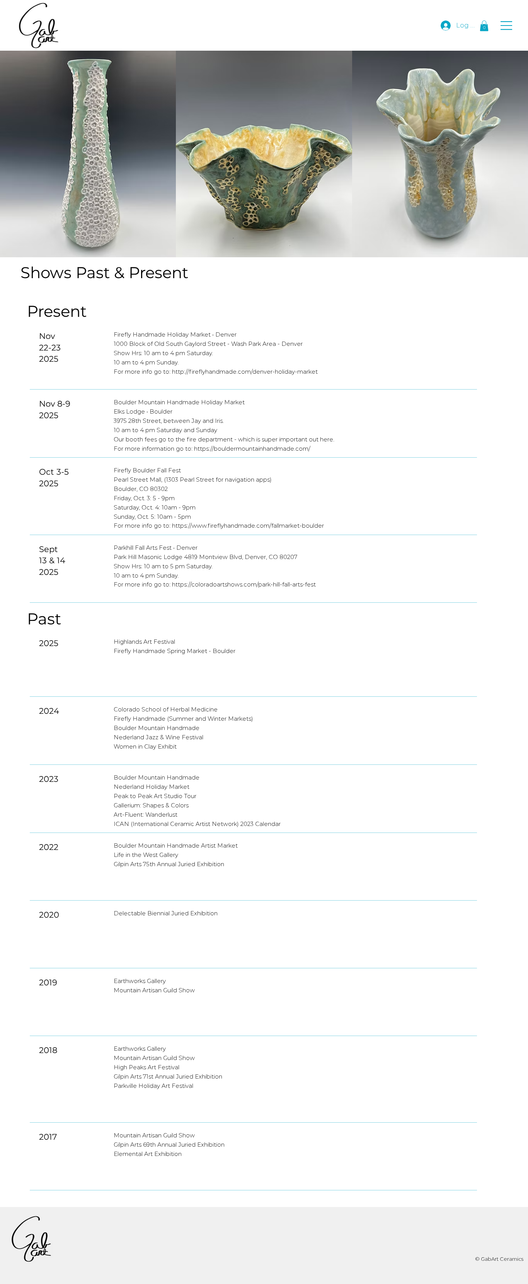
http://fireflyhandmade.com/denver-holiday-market (245, 371)
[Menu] (506, 25)
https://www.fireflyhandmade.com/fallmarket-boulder (248, 525)
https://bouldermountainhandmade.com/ (253, 448)
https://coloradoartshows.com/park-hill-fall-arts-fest (244, 584)
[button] (484, 26)
